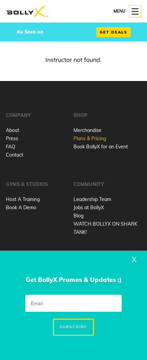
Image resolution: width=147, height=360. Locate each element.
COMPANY (18, 115)
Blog (78, 216)
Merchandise (88, 130)
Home (27, 11)
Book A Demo (21, 207)
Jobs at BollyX (89, 207)
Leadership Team (92, 199)
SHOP (81, 115)
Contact (14, 155)
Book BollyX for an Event (101, 147)
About (12, 130)
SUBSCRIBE (73, 326)
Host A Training (23, 199)
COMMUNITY (89, 184)
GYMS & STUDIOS (27, 184)
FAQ (10, 147)
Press (12, 138)
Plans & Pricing (90, 138)
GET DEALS (113, 32)
